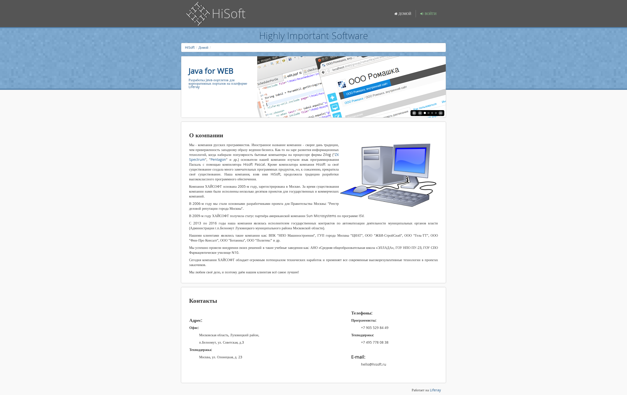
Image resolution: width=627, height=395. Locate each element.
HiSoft (190, 47)
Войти (430, 13)
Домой (203, 47)
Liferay (435, 390)
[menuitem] (402, 13)
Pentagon (218, 159)
